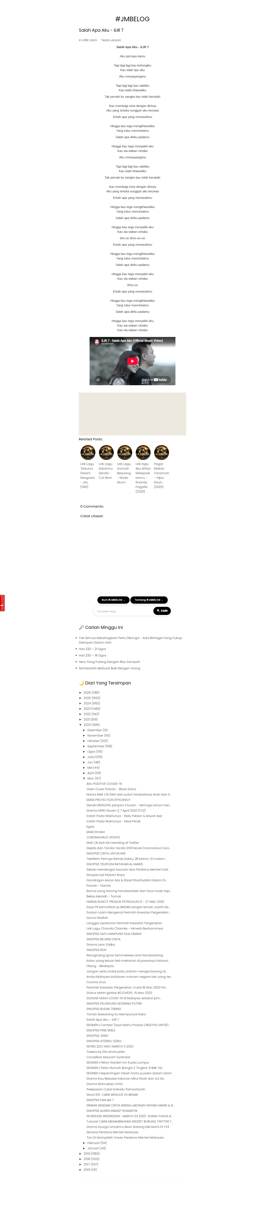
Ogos (91, 751)
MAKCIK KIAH (95, 832)
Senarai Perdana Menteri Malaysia (112, 1132)
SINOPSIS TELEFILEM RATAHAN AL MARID (114, 864)
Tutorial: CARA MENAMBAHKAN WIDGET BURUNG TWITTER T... (129, 1121)
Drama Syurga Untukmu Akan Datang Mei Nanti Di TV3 (127, 1127)
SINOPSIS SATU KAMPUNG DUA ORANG (114, 934)
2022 (87, 714)
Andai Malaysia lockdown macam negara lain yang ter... (129, 977)
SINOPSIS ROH (96, 950)
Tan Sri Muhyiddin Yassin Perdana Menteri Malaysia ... (126, 1137)
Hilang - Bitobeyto (100, 966)
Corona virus (96, 982)
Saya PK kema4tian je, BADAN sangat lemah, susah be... (128, 907)
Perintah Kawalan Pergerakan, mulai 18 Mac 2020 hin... (126, 987)
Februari (94, 1143)
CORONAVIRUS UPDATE (103, 837)
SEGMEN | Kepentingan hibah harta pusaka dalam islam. (129, 1073)
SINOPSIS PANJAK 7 (100, 1100)
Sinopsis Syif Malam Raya (105, 875)
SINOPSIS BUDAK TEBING (103, 1009)
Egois (90, 826)
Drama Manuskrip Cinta (104, 1084)
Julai (91, 757)
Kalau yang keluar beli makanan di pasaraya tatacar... (127, 960)
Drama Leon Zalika (100, 944)
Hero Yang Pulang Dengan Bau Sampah (109, 662)
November (95, 735)
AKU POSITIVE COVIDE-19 (104, 784)
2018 (87, 1159)
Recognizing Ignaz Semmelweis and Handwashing (124, 955)
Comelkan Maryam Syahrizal (108, 1057)
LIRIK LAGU (89, 40)
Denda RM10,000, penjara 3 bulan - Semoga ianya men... (128, 805)
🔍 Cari (162, 610)
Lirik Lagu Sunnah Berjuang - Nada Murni (124, 473)
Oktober (93, 741)
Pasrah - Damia (98, 885)
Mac (91, 778)
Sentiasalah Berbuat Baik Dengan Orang (109, 668)
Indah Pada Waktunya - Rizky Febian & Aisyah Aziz (124, 816)
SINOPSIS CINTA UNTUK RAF (106, 853)
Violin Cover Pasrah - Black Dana (111, 789)
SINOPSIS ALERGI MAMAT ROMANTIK (111, 1111)
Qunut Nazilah (97, 918)
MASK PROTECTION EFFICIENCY (108, 800)
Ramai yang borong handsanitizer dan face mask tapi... (128, 891)
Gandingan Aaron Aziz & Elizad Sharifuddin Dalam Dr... (126, 880)
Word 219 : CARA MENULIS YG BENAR (112, 1095)
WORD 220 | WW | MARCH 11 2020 (109, 1046)
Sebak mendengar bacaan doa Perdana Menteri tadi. (127, 869)
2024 (88, 703)
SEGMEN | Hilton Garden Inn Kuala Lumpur (117, 1062)
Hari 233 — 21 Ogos (92, 649)
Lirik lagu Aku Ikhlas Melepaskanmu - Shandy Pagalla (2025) (143, 478)
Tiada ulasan (111, 40)
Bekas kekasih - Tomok (103, 896)
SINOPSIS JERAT (97, 1036)
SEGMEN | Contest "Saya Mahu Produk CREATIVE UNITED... (128, 1025)
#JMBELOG (132, 19)
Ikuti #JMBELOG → (113, 599)
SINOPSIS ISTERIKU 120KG (103, 1041)
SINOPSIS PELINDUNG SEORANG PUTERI (114, 1003)
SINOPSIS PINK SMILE (100, 1030)
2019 (87, 1153)
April (91, 773)
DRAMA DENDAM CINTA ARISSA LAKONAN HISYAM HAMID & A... (130, 1105)
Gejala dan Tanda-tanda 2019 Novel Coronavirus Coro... (128, 848)
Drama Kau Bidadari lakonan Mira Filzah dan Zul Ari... (125, 1078)
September (96, 746)
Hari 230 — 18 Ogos (92, 655)
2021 (87, 719)
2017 (87, 1164)
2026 (88, 692)
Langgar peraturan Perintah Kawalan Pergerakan (124, 923)
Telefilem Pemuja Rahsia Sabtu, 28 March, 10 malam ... (126, 859)
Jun (90, 762)
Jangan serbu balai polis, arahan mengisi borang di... (126, 971)
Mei (90, 768)
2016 (87, 1170)
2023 (87, 709)
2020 (88, 725)
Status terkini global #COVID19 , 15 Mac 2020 (119, 993)
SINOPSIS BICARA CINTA (103, 939)
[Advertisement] (132, 414)
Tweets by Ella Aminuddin (105, 1052)
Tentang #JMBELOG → (149, 599)
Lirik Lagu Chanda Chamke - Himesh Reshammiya (124, 928)
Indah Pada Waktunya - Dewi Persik (113, 821)
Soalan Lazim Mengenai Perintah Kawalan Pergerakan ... (128, 912)
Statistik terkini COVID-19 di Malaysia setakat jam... (123, 998)
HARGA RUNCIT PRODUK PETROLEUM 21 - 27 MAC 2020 (125, 902)
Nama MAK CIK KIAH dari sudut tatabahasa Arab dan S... (128, 794)
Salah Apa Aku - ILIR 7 (101, 30)
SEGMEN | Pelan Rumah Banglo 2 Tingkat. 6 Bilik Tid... (124, 1068)
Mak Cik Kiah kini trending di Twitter (112, 843)
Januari (93, 1148)
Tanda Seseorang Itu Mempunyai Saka (116, 1014)
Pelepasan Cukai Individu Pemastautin (115, 1089)
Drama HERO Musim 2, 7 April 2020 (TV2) (116, 810)
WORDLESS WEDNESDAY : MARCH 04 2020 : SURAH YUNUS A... (129, 1116)
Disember (95, 730)
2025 (88, 698)
